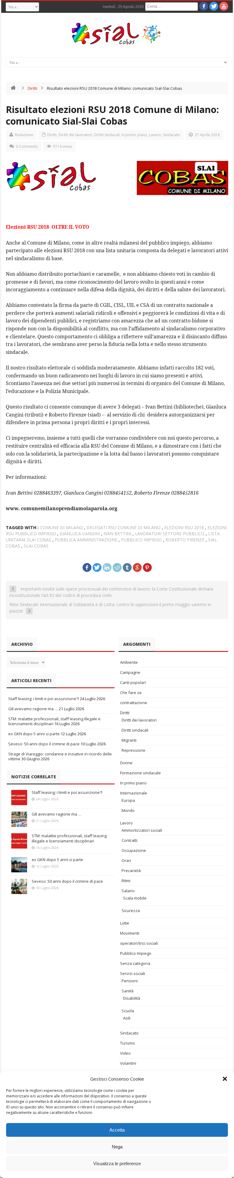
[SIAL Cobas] (117, 33)
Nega (117, 1146)
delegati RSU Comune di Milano (124, 527)
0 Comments (27, 146)
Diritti (32, 88)
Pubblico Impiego (135, 953)
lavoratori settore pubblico (169, 533)
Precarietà (131, 870)
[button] (225, 1079)
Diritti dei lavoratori (75, 134)
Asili (126, 1018)
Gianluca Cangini (80, 533)
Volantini (128, 1063)
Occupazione (134, 850)
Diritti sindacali (107, 134)
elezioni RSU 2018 (184, 527)
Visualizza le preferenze (117, 1163)
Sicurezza (131, 910)
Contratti (129, 840)
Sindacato (171, 134)
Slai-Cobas (36, 546)
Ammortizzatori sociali (142, 830)
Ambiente (129, 662)
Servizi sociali (132, 973)
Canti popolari (133, 682)
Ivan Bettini (117, 533)
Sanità (127, 991)
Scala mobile (135, 898)
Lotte (124, 923)
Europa (128, 800)
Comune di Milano (61, 527)
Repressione (133, 750)
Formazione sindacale (140, 773)
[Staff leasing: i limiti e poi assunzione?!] (19, 797)
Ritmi (126, 880)
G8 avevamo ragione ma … (33, 708)
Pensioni (130, 980)
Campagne (130, 672)
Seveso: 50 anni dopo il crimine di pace (44, 744)
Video (125, 1053)
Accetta (117, 1130)
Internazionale (133, 793)
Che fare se (131, 692)
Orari (126, 860)
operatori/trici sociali (139, 943)
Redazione (24, 134)
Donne (126, 762)
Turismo (127, 1043)
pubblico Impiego (141, 540)
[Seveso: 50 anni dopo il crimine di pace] (19, 886)
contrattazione (133, 702)
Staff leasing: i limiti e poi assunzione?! (43, 698)
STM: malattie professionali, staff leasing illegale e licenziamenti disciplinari (69, 838)
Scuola (128, 1010)
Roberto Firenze (184, 540)
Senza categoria (135, 963)
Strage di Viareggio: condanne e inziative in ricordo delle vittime (60, 756)
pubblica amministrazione (86, 540)
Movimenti (129, 933)
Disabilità (131, 998)
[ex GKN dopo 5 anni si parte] (19, 864)
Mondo (128, 810)
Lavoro (155, 134)
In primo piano (134, 134)
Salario (128, 890)
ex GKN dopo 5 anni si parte (34, 733)
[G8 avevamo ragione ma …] (19, 819)
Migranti (129, 740)
